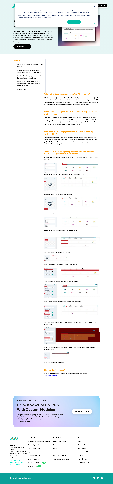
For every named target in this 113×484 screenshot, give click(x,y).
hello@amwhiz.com (51, 376)
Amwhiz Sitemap (15, 460)
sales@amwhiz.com (16, 462)
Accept (74, 22)
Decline (88, 22)
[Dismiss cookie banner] (94, 7)
